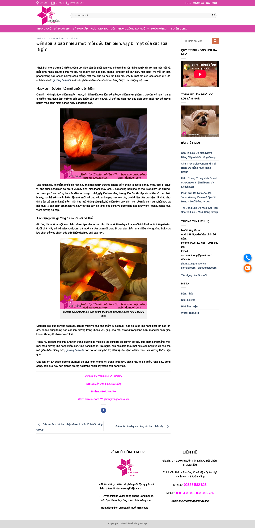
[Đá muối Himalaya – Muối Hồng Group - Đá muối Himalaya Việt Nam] (50, 15)
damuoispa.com (207, 267)
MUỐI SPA (40, 38)
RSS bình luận (189, 306)
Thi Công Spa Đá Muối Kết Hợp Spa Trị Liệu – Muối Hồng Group (199, 209)
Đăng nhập (187, 293)
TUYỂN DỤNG (179, 28)
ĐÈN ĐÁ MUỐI (106, 28)
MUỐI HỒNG (158, 28)
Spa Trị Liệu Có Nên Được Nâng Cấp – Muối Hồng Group (198, 154)
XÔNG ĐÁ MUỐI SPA (55, 38)
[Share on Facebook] (103, 410)
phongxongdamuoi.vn (193, 263)
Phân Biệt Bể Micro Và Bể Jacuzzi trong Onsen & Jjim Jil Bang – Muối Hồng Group (198, 197)
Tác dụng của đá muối (194, 275)
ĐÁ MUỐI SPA (62, 28)
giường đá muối (62, 80)
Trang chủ (43, 28)
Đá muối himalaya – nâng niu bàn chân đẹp (140, 426)
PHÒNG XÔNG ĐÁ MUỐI (131, 28)
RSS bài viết (188, 299)
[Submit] (213, 15)
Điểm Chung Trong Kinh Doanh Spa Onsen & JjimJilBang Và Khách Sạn (199, 182)
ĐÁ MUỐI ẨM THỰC (84, 28)
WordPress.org (190, 312)
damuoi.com (188, 267)
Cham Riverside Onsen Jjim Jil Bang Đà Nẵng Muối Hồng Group (198, 167)
